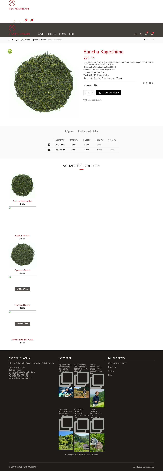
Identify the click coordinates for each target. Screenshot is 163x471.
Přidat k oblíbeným (94, 100)
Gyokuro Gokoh (22, 270)
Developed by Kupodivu (143, 466)
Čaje (11, 16)
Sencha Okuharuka (22, 201)
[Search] (20, 21)
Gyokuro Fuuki (22, 235)
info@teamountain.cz (21, 377)
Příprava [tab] (69, 131)
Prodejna (22, 16)
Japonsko (35, 39)
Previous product (146, 39)
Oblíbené (26, 20)
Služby (33, 16)
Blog (42, 16)
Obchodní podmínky (117, 363)
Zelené (27, 39)
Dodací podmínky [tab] (88, 131)
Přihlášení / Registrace (14, 21)
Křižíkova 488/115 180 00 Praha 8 (17, 368)
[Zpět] (11, 39)
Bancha (43, 39)
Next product (152, 39)
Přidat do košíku (110, 92)
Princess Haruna (22, 304)
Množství (87, 85)
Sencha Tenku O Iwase (22, 339)
